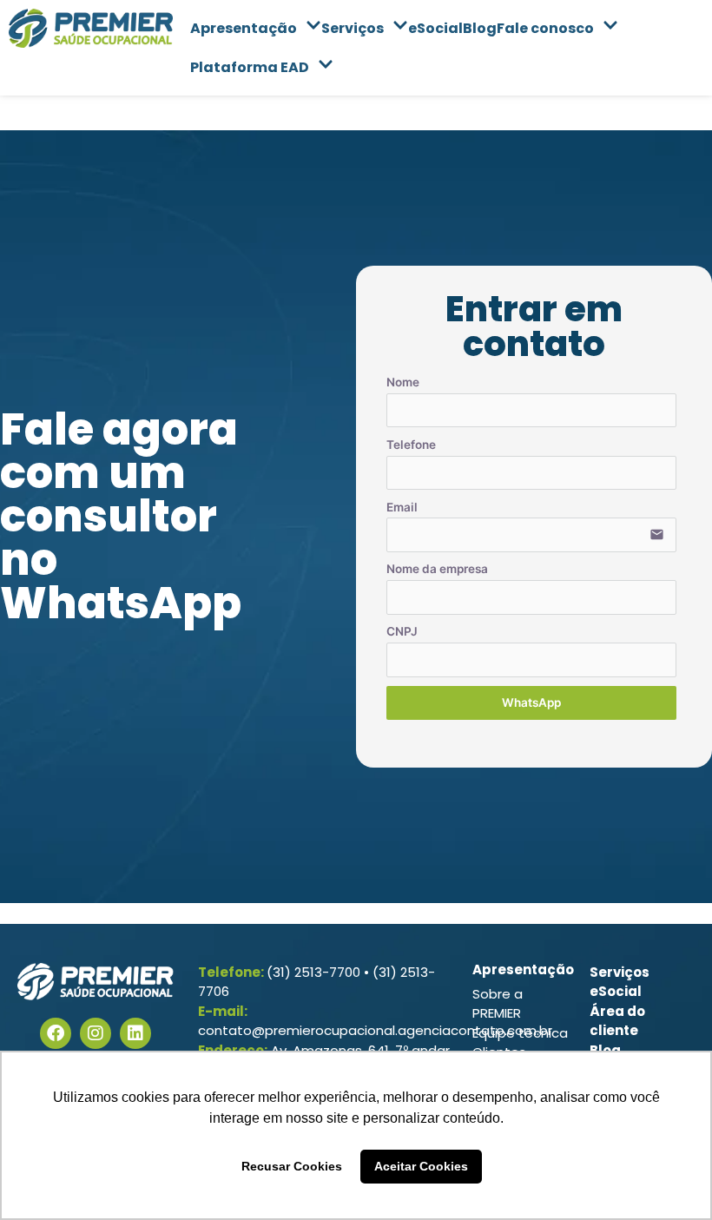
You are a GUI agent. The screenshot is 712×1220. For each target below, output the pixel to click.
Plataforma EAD (249, 67)
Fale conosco (545, 28)
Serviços (352, 28)
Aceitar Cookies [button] (421, 1166)
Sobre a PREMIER (497, 1004)
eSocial (435, 28)
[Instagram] (95, 1033)
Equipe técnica (520, 1033)
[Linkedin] (135, 1033)
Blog (480, 28)
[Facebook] (55, 1033)
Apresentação (243, 28)
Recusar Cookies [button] (291, 1166)
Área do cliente (617, 1021)
